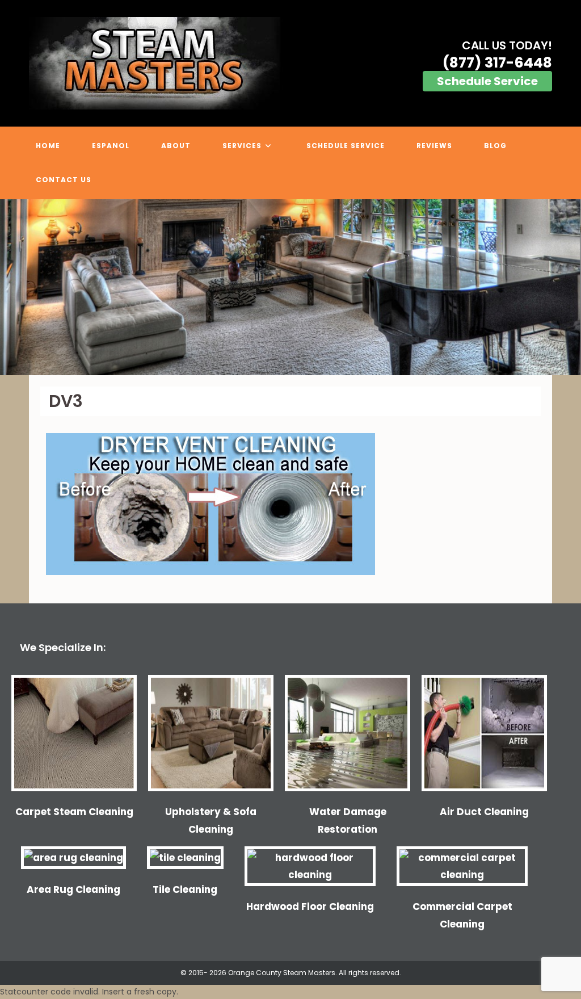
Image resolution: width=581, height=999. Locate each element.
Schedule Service (487, 81)
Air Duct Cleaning (484, 811)
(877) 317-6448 (497, 63)
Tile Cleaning (185, 889)
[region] (290, 287)
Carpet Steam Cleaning (74, 811)
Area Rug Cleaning (73, 889)
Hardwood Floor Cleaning (310, 906)
